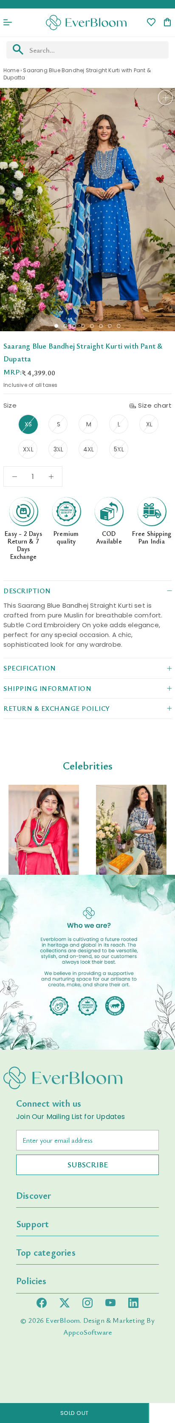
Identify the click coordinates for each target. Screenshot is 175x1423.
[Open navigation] (7, 22)
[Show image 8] (119, 326)
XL (149, 424)
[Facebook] (42, 1303)
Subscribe (88, 1164)
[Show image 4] (83, 326)
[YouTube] (110, 1302)
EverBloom (62, 1320)
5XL (119, 449)
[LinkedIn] (133, 1303)
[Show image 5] (92, 326)
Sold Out (74, 1413)
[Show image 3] (74, 326)
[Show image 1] (56, 326)
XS (28, 424)
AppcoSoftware (87, 1332)
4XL (88, 449)
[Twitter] (64, 1302)
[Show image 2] (65, 326)
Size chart (155, 405)
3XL (59, 449)
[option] (43, 830)
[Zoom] (165, 97)
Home (11, 70)
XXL (28, 449)
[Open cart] (167, 23)
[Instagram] (87, 1303)
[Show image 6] (101, 326)
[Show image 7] (110, 326)
